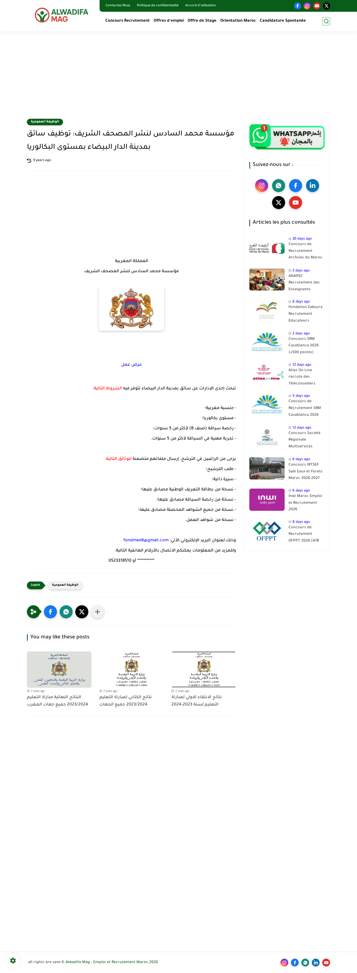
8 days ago (301, 522)
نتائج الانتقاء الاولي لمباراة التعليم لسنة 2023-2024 (196, 701)
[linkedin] (312, 185)
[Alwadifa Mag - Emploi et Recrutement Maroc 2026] (62, 15)
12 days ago (301, 365)
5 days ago (301, 396)
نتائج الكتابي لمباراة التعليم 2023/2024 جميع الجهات (125, 701)
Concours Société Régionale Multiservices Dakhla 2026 (304, 441)
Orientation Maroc (238, 21)
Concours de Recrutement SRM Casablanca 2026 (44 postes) (305, 409)
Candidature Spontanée (283, 21)
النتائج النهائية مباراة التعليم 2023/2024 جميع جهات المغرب (57, 701)
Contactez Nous (118, 6)
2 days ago (301, 270)
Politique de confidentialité (158, 6)
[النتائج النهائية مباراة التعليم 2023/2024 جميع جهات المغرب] (59, 669)
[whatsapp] (278, 185)
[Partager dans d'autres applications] (97, 611)
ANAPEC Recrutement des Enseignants (304, 283)
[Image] (267, 248)
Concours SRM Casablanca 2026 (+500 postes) (304, 346)
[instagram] (307, 5)
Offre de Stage (202, 21)
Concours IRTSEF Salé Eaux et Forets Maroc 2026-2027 (306, 471)
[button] (50, 611)
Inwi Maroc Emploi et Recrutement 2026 (305, 503)
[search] (326, 21)
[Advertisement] (178, 78)
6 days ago (301, 302)
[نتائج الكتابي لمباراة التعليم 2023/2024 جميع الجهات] (131, 669)
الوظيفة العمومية (45, 122)
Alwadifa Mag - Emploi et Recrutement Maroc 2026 (112, 962)
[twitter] (326, 5)
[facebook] (297, 5)
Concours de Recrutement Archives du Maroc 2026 (306, 252)
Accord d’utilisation (200, 6)
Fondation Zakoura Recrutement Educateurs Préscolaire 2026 (306, 315)
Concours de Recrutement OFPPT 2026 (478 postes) (304, 535)
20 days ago (302, 239)
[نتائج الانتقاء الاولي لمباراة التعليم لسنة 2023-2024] (203, 669)
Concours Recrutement (127, 21)
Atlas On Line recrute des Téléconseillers (302, 377)
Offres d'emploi (169, 21)
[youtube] (316, 5)
